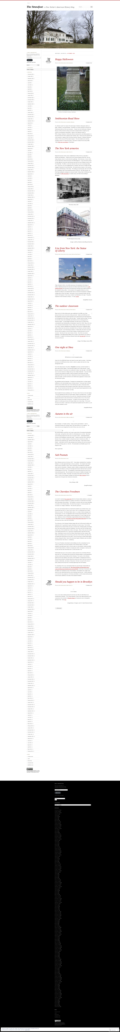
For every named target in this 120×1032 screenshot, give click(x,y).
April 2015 (29, 284)
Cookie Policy (27, 1029)
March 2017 (30, 235)
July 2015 (29, 277)
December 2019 (30, 165)
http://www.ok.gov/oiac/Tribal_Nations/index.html (76, 518)
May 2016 (29, 256)
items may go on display (63, 142)
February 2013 (30, 339)
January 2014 (57, 960)
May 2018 (29, 205)
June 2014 (29, 305)
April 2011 (29, 385)
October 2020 (30, 144)
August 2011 (30, 377)
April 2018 (29, 207)
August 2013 (30, 326)
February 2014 (30, 313)
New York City (70, 152)
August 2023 (30, 80)
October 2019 (30, 169)
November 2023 (30, 74)
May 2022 (29, 108)
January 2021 (30, 137)
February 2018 (30, 573)
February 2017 (30, 237)
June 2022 (29, 467)
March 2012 (30, 362)
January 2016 (30, 626)
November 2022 (30, 99)
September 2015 (30, 273)
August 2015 (30, 275)
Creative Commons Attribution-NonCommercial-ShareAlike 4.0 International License (33, 410)
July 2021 (29, 125)
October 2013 (30, 322)
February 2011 (30, 390)
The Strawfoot (35, 6)
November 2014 (30, 294)
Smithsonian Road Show (67, 118)
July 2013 (29, 328)
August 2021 (30, 484)
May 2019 (29, 180)
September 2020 (30, 146)
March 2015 (30, 286)
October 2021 (30, 118)
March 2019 (30, 184)
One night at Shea (64, 347)
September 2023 (30, 78)
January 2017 (30, 239)
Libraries (68, 122)
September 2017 (30, 222)
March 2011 (30, 749)
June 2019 (29, 178)
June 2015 (29, 279)
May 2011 (29, 383)
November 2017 (30, 218)
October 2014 (30, 296)
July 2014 (29, 303)
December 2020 (30, 501)
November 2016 (30, 243)
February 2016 (57, 927)
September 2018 (30, 197)
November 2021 (30, 116)
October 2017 (30, 220)
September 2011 (30, 375)
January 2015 (30, 290)
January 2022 (30, 112)
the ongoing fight (68, 499)
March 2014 (30, 311)
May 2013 (29, 332)
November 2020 (30, 142)
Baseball (68, 350)
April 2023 (29, 89)
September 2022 (57, 828)
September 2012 (30, 349)
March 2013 (30, 337)
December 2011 (57, 993)
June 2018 (29, 203)
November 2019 (30, 167)
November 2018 (30, 554)
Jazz (68, 458)
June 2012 (29, 356)
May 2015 (29, 643)
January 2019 (30, 188)
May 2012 (29, 358)
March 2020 (30, 159)
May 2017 (29, 231)
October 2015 (30, 271)
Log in (29, 397)
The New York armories (67, 148)
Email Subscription (32, 52)
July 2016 (29, 252)
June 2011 (29, 381)
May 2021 (29, 129)
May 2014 (29, 307)
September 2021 (30, 120)
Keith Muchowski (62, 122)
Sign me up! (30, 421)
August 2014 (30, 301)
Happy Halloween (64, 59)
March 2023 (30, 91)
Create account (30, 395)
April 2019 (29, 182)
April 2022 (29, 110)
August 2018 (30, 199)
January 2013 (30, 341)
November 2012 (30, 345)
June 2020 (29, 152)
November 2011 (30, 732)
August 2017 (30, 224)
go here (77, 296)
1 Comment (90, 495)
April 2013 (29, 696)
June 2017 (29, 590)
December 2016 (30, 241)
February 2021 (30, 135)
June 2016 (29, 254)
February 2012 (30, 364)
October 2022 (30, 101)
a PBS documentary (65, 173)
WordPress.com (30, 403)
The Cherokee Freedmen (67, 491)
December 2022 (30, 97)
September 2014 (30, 660)
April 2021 (29, 131)
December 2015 (30, 267)
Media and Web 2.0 (70, 417)
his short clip (82, 336)
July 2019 (29, 537)
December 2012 (30, 343)
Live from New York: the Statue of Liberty (70, 249)
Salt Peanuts (61, 454)
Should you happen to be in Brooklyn (73, 581)
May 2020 (29, 154)
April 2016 (29, 258)
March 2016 (30, 260)
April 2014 (29, 309)
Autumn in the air (64, 413)
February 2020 (30, 161)
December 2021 (30, 114)
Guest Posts (69, 495)
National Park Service (76, 254)
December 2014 (30, 292)
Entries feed (30, 399)
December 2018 (30, 190)
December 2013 (30, 318)
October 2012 (30, 347)
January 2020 (30, 163)
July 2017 (29, 226)
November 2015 (30, 269)
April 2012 (29, 360)
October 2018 (30, 195)
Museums (72, 122)
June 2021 (29, 127)
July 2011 (29, 379)
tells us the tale (83, 475)
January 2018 (30, 214)
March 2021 (30, 133)
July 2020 (29, 150)
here (65, 599)
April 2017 (29, 233)
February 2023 (30, 93)
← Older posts (58, 608)
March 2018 (57, 894)
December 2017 (30, 216)
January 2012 (30, 366)
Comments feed (30, 401)
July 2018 (29, 201)
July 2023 (29, 82)
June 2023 (29, 84)
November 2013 (30, 320)
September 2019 (30, 171)
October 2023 (30, 76)
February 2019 (30, 186)
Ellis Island (69, 254)
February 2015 (30, 288)
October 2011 (30, 373)
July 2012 (29, 354)
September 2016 (30, 248)
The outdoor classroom (66, 306)
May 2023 (29, 448)
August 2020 (30, 148)
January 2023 (30, 95)
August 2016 (30, 250)
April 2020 (29, 518)
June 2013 (29, 330)
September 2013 (30, 324)
